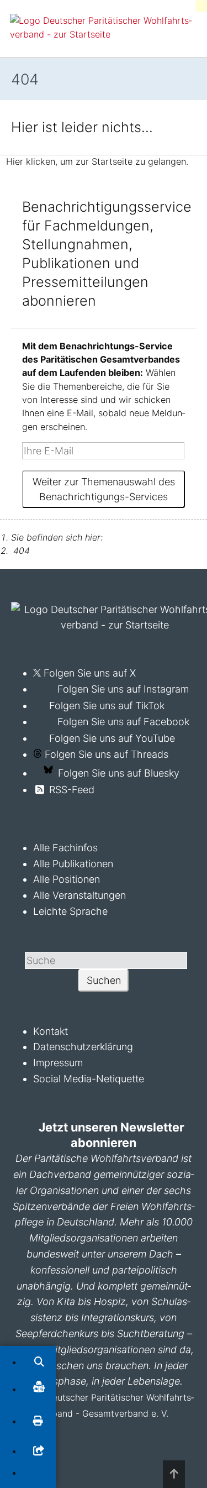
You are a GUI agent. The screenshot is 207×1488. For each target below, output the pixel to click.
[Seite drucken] (38, 1422)
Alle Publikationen (73, 863)
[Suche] (39, 1362)
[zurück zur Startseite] (102, 34)
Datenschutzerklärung (83, 1046)
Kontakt (50, 1031)
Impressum (58, 1062)
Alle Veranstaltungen (79, 895)
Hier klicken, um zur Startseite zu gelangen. (97, 161)
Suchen (104, 980)
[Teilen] (38, 1451)
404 (21, 550)
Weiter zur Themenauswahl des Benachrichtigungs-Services (104, 489)
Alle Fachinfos (65, 847)
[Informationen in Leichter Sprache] (39, 1389)
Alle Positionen (66, 879)
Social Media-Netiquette (88, 1078)
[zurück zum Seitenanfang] (174, 1474)
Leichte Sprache (70, 911)
